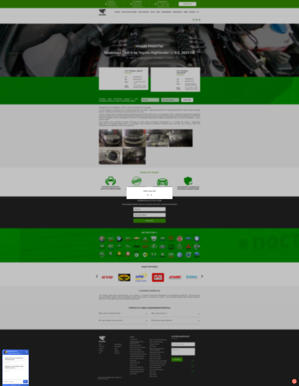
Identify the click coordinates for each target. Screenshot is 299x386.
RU (148, 195)
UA (151, 195)
